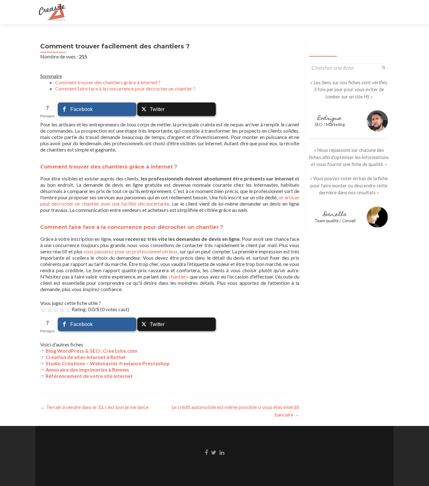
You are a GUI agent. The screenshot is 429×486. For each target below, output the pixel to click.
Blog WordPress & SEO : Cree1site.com (91, 351)
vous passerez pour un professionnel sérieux (130, 251)
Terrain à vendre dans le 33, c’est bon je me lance (94, 407)
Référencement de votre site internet (89, 376)
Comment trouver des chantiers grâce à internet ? (107, 82)
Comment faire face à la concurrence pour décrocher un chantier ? (125, 88)
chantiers (178, 276)
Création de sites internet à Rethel (85, 357)
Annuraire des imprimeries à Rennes (87, 370)
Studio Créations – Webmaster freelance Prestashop (108, 363)
